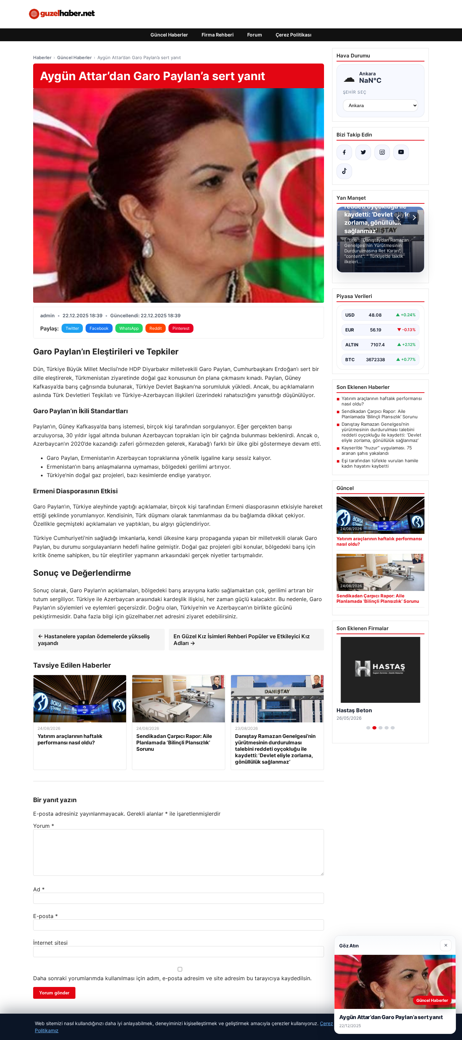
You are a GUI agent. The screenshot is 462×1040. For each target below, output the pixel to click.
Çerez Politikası (293, 35)
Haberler (42, 57)
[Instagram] (382, 152)
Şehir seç (355, 92)
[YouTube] (401, 152)
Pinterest (180, 328)
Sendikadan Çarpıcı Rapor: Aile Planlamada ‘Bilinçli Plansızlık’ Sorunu (380, 413)
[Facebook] (344, 152)
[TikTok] (344, 171)
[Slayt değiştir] (368, 727)
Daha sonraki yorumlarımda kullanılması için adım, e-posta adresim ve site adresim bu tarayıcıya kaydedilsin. (172, 978)
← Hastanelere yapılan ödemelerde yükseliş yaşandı (94, 639)
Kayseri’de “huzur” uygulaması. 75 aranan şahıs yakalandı (377, 450)
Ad (39, 889)
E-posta (45, 916)
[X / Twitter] (363, 152)
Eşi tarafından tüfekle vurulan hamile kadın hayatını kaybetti (380, 463)
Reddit (155, 328)
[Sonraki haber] (413, 217)
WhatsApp (129, 328)
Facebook (99, 328)
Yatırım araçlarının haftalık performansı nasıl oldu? (382, 401)
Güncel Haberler (169, 35)
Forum (254, 35)
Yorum (43, 825)
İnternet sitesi (50, 942)
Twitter (72, 328)
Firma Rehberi (218, 35)
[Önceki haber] (399, 217)
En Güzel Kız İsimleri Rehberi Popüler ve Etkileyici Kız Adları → (242, 639)
